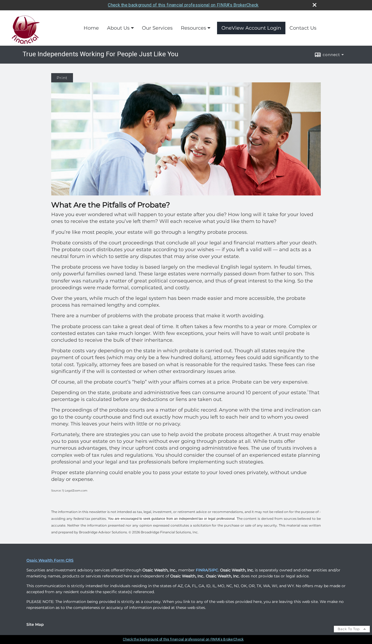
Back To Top (349, 629)
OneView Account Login (251, 28)
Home (91, 28)
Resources (193, 28)
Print (62, 77)
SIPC (213, 570)
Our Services (157, 28)
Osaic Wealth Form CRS (50, 560)
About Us (118, 28)
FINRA (202, 570)
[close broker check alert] (314, 5)
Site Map (35, 624)
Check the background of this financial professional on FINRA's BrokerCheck (183, 5)
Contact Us (302, 28)
